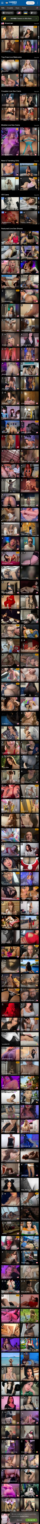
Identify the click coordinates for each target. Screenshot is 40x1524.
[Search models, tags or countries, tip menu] (37, 8)
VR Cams (5, 195)
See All (36, 23)
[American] (19, 12)
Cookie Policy (24, 1516)
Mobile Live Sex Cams (10, 125)
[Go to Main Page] (12, 3)
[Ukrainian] (25, 12)
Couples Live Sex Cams (11, 91)
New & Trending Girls (10, 161)
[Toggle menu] (2, 3)
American (9, 23)
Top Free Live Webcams (11, 57)
